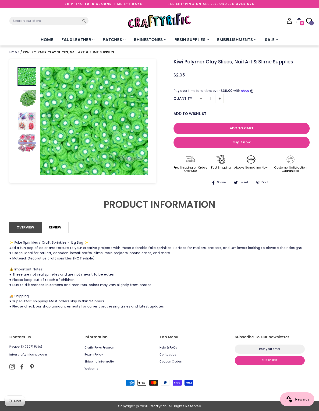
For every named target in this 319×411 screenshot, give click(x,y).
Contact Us (168, 354)
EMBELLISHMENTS (235, 39)
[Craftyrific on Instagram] (12, 367)
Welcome (91, 368)
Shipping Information (100, 361)
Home (47, 39)
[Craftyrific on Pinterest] (32, 367)
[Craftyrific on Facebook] (22, 367)
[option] (94, 121)
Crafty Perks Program (100, 347)
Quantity (183, 98)
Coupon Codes (171, 361)
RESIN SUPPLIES (190, 39)
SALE (270, 39)
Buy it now (242, 142)
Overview (25, 227)
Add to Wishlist (190, 113)
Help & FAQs (168, 347)
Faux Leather (76, 39)
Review (55, 227)
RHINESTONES (149, 39)
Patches (113, 39)
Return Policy (94, 354)
